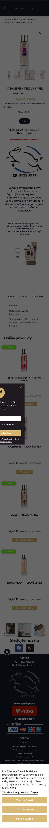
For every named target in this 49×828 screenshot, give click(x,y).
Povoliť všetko (24, 818)
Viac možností (24, 800)
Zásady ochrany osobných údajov (20, 792)
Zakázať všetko (24, 809)
